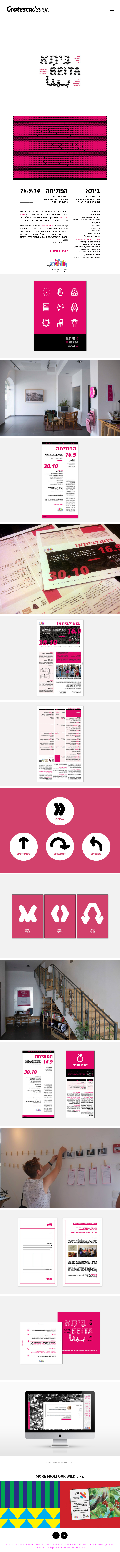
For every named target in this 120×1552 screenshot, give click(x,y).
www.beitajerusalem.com (60, 1462)
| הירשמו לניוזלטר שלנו (44, 1547)
